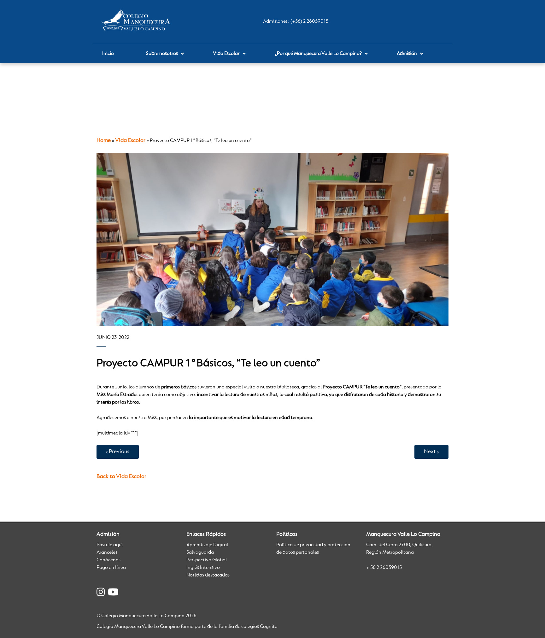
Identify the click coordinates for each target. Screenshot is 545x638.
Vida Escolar (130, 141)
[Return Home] (137, 21)
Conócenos (108, 560)
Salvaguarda (200, 552)
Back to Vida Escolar (121, 477)
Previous (119, 452)
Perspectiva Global (206, 560)
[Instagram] (101, 593)
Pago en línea (111, 567)
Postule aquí (110, 544)
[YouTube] (113, 593)
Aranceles (107, 552)
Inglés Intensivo (203, 567)
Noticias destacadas (208, 575)
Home (104, 141)
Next (430, 452)
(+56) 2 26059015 (309, 21)
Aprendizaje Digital (207, 544)
